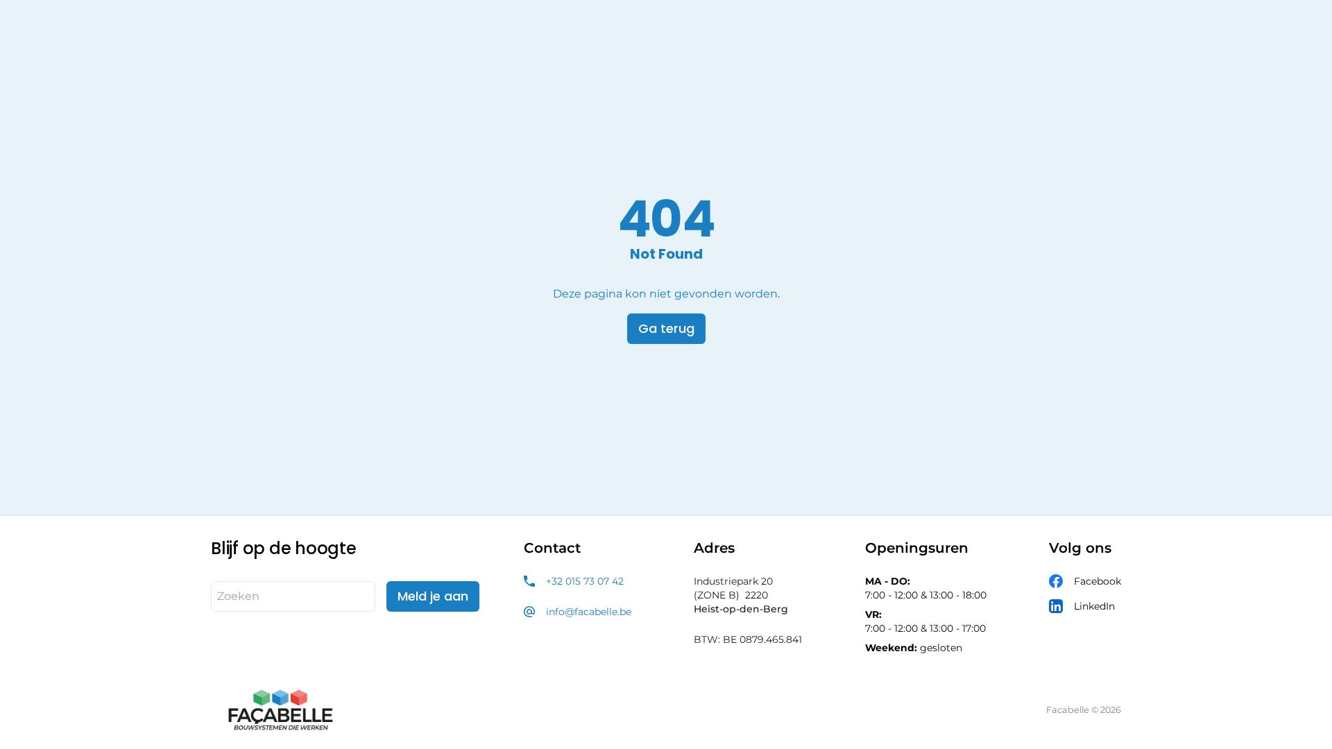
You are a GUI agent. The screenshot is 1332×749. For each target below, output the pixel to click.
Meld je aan (433, 596)
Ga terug (666, 328)
